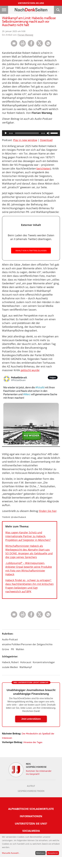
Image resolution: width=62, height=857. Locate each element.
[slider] (54, 132)
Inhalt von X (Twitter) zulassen (31, 250)
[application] (31, 133)
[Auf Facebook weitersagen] (31, 46)
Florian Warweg (25, 34)
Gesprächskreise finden (31, 791)
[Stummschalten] (48, 133)
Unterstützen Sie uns (31, 3)
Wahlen (20, 649)
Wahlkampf (25, 667)
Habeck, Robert (10, 662)
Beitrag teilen (14, 43)
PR (12, 649)
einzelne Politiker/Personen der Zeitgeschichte (27, 644)
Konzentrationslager (44, 662)
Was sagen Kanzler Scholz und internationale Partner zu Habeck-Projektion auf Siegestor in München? (28, 536)
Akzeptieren (52, 853)
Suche (58, 10)
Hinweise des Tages (32, 742)
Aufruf (31, 786)
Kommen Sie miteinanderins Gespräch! (38, 772)
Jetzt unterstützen (31, 719)
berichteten (43, 168)
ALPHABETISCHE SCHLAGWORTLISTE (31, 809)
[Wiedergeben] (5, 133)
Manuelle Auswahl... (11, 853)
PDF (22, 43)
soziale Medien (10, 667)
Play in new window (25, 140)
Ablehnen (40, 853)
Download (46, 140)
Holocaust (25, 662)
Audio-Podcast (10, 639)
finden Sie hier (47, 511)
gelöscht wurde (30, 370)
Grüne (5, 649)
